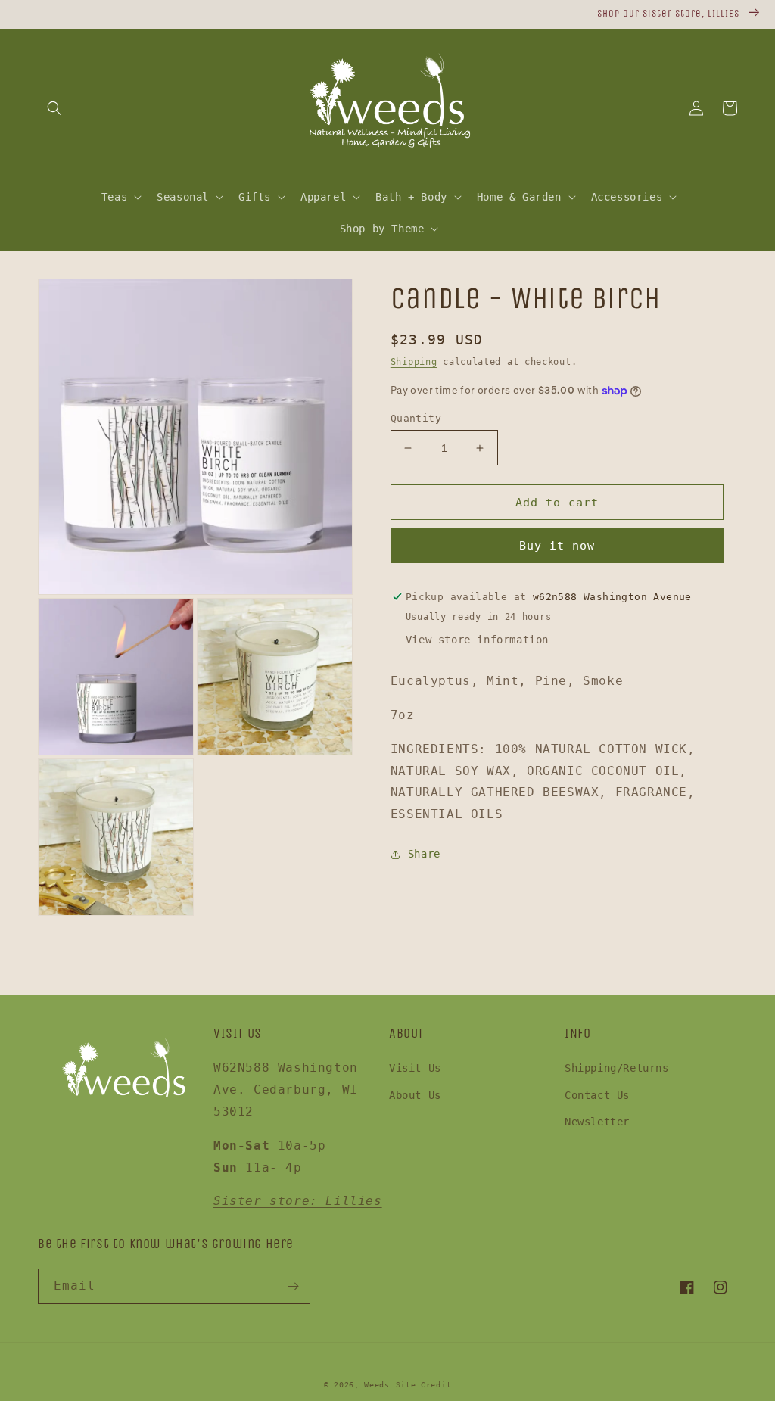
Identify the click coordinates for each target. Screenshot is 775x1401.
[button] (54, 108)
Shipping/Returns (617, 1068)
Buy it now (557, 546)
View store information (477, 640)
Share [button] (424, 854)
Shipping (414, 361)
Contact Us (597, 1095)
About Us (415, 1095)
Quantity (416, 418)
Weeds (377, 1385)
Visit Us (415, 1068)
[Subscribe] (293, 1286)
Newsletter (597, 1122)
